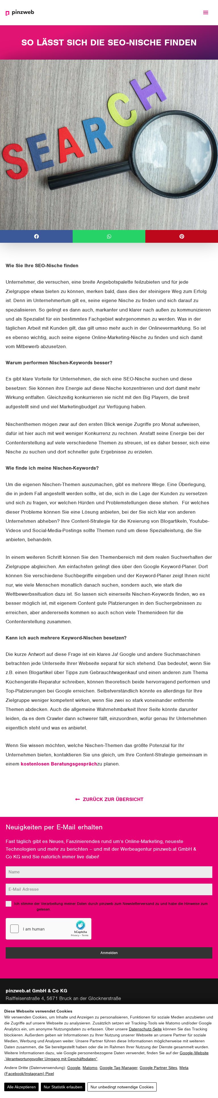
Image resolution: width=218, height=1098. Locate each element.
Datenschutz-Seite (145, 1029)
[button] (36, 236)
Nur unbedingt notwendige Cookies (122, 1087)
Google (73, 1067)
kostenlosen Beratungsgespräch (59, 764)
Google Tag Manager (118, 1067)
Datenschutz (24, 909)
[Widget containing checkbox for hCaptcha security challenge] (48, 929)
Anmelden (109, 952)
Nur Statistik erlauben (63, 1087)
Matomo (90, 1067)
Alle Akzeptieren (21, 1087)
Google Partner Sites (158, 1067)
